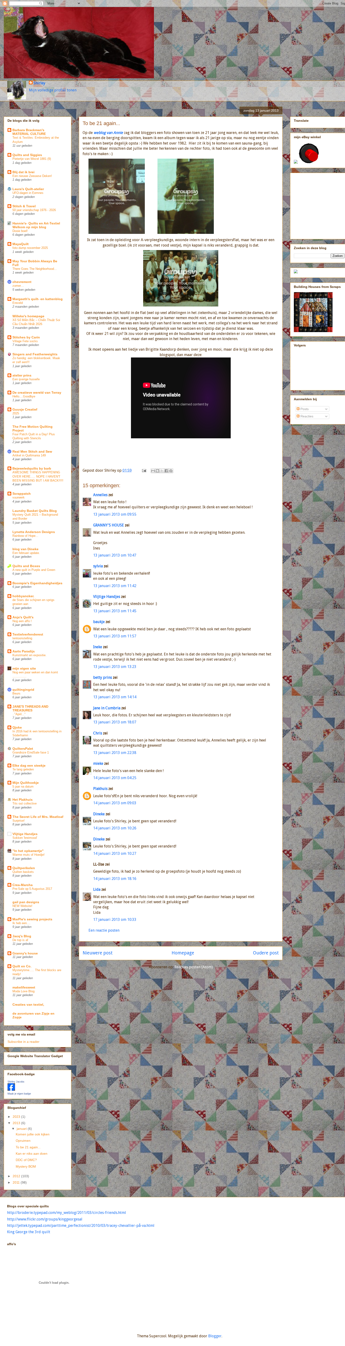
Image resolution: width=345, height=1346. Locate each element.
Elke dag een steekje (29, 765)
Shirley (39, 83)
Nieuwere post (98, 953)
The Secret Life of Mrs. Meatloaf (37, 817)
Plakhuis (100, 788)
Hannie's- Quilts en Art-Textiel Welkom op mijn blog (36, 225)
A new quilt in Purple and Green (33, 570)
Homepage (183, 953)
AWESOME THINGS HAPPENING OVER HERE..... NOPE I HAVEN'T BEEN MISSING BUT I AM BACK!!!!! (37, 476)
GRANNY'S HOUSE (108, 525)
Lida (96, 889)
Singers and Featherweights (35, 354)
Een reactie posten (103, 930)
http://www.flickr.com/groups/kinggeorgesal (44, 1219)
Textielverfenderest (27, 634)
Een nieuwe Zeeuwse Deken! (32, 176)
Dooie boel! (20, 231)
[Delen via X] (162, 470)
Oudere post (266, 953)
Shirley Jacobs (16, 1081)
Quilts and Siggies (27, 155)
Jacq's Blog (21, 936)
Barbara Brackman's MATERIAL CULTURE (29, 132)
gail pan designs (25, 902)
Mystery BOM (26, 1166)
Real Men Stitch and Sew (32, 451)
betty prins (102, 677)
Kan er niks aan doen (31, 1153)
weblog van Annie (108, 132)
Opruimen (23, 1140)
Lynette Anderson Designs (33, 532)
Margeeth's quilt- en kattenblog (37, 299)
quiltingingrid (23, 689)
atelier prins (21, 375)
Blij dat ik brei (23, 172)
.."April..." (19, 714)
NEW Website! (22, 906)
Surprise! (18, 820)
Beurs (16, 693)
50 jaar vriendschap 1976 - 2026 (34, 210)
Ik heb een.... (21, 923)
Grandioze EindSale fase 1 (30, 752)
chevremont (21, 282)
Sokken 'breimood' (24, 838)
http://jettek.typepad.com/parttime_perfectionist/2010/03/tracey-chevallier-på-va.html (80, 1225)
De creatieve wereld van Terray (36, 392)
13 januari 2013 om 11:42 (114, 586)
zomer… (18, 285)
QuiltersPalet (22, 748)
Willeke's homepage (28, 316)
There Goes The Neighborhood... (34, 269)
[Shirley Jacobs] (11, 1089)
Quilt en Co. (21, 966)
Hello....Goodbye (23, 396)
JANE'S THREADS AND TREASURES (30, 708)
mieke (98, 763)
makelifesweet (23, 987)
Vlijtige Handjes (106, 596)
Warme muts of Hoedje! (28, 854)
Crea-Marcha (22, 885)
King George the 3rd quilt (28, 1232)
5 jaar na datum (23, 786)
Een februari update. (26, 553)
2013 (17, 1123)
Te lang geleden (23, 769)
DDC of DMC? (26, 1160)
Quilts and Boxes (26, 566)
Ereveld (17, 303)
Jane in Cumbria (106, 708)
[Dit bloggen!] (157, 470)
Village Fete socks (25, 341)
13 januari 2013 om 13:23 (114, 666)
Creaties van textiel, (28, 1004)
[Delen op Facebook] (166, 470)
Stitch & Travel (24, 206)
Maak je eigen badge (19, 1093)
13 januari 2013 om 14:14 (114, 697)
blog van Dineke (25, 549)
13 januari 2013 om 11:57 (114, 636)
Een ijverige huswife (26, 379)
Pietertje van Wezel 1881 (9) (31, 159)
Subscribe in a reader (23, 1042)
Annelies (100, 495)
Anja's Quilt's (23, 617)
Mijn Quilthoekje (25, 783)
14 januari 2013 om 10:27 (114, 853)
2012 (17, 1176)
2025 (15, 413)
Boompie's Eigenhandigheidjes (37, 583)
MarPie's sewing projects (32, 919)
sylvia (98, 566)
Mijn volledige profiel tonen (53, 90)
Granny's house (25, 953)
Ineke (97, 647)
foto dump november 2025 (30, 248)
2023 (17, 1116)
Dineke (99, 814)
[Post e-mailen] (143, 470)
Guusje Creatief (24, 409)
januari (22, 1128)
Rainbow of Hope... (25, 536)
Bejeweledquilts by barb (31, 468)
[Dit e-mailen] (153, 470)
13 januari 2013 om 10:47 (114, 555)
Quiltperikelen (23, 868)
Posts (304, 409)
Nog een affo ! (22, 621)
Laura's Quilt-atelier (28, 189)
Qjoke (17, 727)
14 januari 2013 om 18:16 (114, 878)
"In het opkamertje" (28, 851)
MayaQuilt (20, 244)
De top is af (20, 940)
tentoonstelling (22, 638)
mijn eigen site (24, 668)
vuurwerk (18, 497)
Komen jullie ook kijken (33, 1134)
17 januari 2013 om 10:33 (114, 919)
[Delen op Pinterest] (171, 470)
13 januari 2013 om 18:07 (114, 722)
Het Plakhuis (22, 799)
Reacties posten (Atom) (193, 967)
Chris (97, 733)
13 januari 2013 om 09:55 (114, 514)
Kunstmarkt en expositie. (29, 655)
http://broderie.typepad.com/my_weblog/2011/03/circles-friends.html (66, 1212)
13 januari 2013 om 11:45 (114, 611)
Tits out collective (24, 803)
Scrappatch (21, 493)
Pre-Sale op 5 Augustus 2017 (32, 889)
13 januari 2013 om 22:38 (114, 752)
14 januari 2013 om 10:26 (114, 828)
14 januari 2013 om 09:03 (114, 803)
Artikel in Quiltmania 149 (29, 455)
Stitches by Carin (26, 337)
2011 (17, 1182)
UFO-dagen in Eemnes (27, 193)
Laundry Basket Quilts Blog (34, 511)
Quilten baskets (23, 872)
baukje (99, 622)
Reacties (306, 416)
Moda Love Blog (23, 991)
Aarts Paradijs (23, 651)
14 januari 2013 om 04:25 (114, 778)
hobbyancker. (23, 596)
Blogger (215, 1336)
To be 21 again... (28, 1147)
